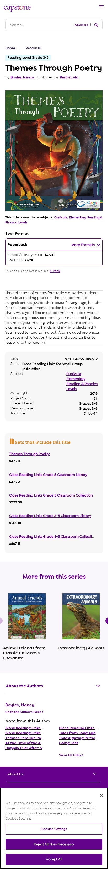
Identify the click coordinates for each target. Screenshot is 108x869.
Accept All (54, 859)
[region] (54, 828)
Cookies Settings (54, 829)
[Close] (101, 795)
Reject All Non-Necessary (54, 844)
